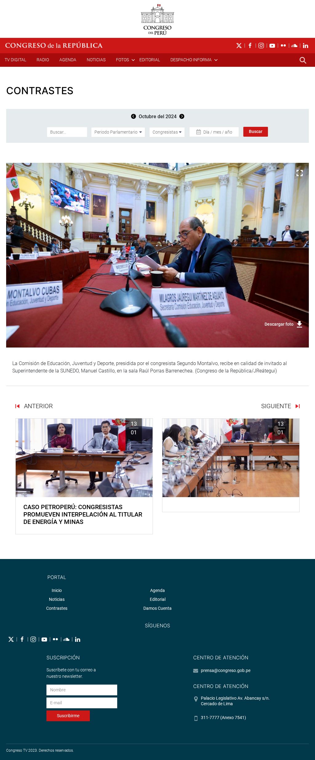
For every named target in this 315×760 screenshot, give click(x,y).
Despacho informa (191, 59)
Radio (43, 59)
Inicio (57, 590)
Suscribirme (68, 715)
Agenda (67, 59)
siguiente (277, 406)
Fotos (122, 59)
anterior (37, 406)
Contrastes (56, 608)
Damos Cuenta (157, 608)
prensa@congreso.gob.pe (225, 670)
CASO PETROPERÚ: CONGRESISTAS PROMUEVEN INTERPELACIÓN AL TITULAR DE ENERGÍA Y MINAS (82, 514)
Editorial (149, 59)
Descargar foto (279, 324)
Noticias (96, 59)
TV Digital (15, 59)
